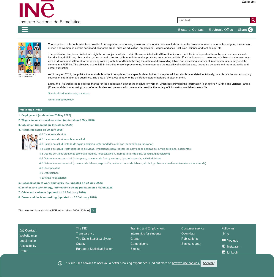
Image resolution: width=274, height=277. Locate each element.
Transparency (85, 233)
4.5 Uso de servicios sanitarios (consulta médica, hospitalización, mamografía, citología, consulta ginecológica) (104, 153)
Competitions (139, 243)
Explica (135, 248)
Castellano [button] (249, 1)
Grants (134, 238)
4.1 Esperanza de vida (52, 134)
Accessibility (28, 245)
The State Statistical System (94, 238)
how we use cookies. (186, 263)
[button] (245, 29)
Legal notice (28, 240)
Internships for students (145, 233)
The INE (81, 228)
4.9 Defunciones (49, 172)
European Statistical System (94, 248)
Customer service (192, 228)
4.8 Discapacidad (49, 167)
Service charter (191, 243)
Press (23, 250)
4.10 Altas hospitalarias (53, 177)
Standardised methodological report (69, 93)
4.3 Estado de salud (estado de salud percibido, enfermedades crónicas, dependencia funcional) (96, 143)
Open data (188, 233)
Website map (28, 235)
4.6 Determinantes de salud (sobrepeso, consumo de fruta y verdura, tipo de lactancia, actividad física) (100, 158)
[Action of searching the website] (253, 20)
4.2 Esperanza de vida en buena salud (62, 139)
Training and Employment (147, 228)
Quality (80, 243)
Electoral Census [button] (191, 30)
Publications (189, 238)
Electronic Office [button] (221, 30)
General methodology (61, 99)
